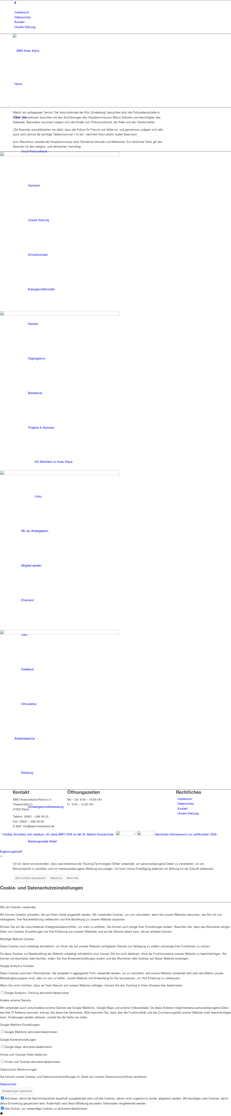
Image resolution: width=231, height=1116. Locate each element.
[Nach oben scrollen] (1, 856)
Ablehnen (56, 878)
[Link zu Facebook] (15, 2)
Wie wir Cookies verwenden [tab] (18, 907)
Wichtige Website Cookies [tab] (17, 939)
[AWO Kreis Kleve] (47, 50)
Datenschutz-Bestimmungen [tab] (18, 1069)
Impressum (21, 12)
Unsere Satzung (24, 27)
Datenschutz (22, 17)
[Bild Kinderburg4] (115, 709)
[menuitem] (116, 12)
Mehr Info (72, 878)
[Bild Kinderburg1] (115, 231)
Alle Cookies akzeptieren (30, 878)
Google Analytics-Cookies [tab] (17, 966)
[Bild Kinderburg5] (115, 391)
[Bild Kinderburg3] (115, 550)
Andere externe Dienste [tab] (15, 1000)
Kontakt (19, 22)
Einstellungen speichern (17, 1091)
